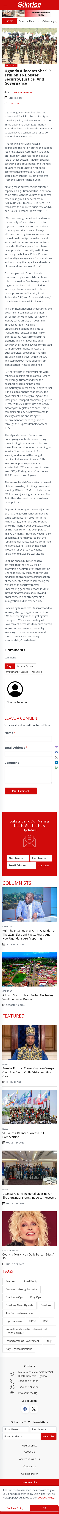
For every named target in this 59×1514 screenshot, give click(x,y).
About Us (29, 1451)
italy (48, 1341)
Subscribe (43, 865)
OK (44, 1508)
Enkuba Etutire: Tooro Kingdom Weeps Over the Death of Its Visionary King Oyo (28, 1072)
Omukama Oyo (14, 1297)
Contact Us (29, 1466)
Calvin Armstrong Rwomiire (21, 1289)
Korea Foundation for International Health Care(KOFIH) (26, 1331)
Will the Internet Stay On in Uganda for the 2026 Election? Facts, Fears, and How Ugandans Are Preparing (29, 934)
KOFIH (47, 1321)
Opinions (7, 926)
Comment (12, 763)
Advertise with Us (29, 1459)
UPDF (32, 1321)
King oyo (35, 1297)
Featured (11, 1281)
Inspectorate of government (22, 1341)
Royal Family (30, 1281)
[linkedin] (56, 762)
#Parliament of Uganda (17, 671)
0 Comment (14, 103)
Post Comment (20, 790)
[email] (56, 746)
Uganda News (14, 1321)
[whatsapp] (56, 767)
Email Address (16, 747)
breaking (46, 1305)
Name (10, 733)
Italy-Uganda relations (19, 1349)
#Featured (37, 671)
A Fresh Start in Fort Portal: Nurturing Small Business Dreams (27, 997)
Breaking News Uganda (19, 1305)
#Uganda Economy (25, 666)
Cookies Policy (29, 1473)
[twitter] (56, 757)
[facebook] (56, 751)
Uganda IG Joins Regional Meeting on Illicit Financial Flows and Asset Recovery (29, 1195)
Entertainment (11, 1250)
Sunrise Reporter (21, 92)
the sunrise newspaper (20, 1313)
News (5, 1064)
